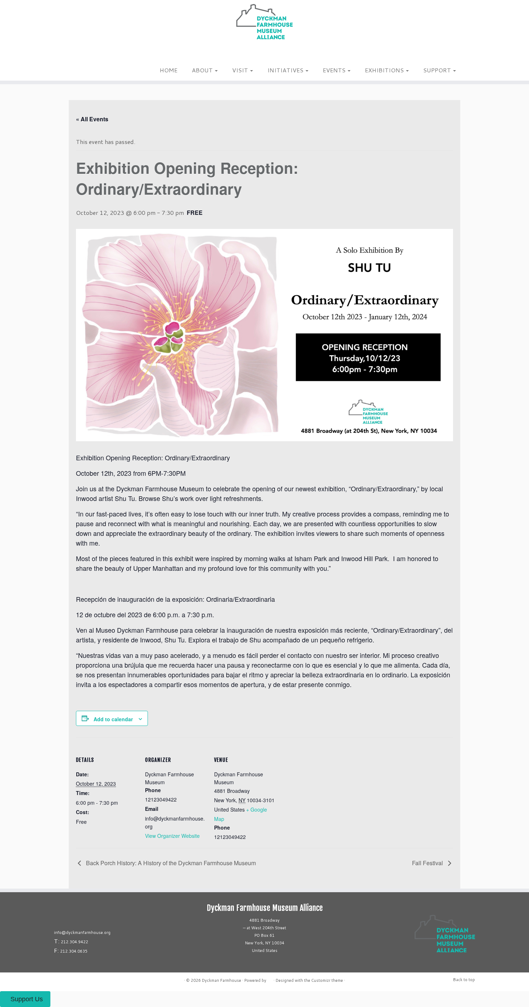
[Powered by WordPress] (269, 978)
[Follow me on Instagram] (77, 53)
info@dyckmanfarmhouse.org (82, 932)
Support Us (26, 999)
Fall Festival (428, 863)
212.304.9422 (74, 942)
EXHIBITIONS (385, 70)
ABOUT (203, 70)
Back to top (464, 980)
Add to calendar (113, 719)
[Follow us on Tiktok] (86, 53)
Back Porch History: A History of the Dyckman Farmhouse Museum (170, 863)
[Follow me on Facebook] (82, 53)
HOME (168, 70)
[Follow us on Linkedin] (91, 53)
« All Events (92, 119)
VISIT (240, 70)
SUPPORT (437, 70)
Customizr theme (327, 980)
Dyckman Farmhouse (221, 980)
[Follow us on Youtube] (96, 53)
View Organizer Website (172, 835)
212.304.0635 (73, 951)
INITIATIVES (286, 70)
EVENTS (335, 70)
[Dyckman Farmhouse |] (264, 22)
